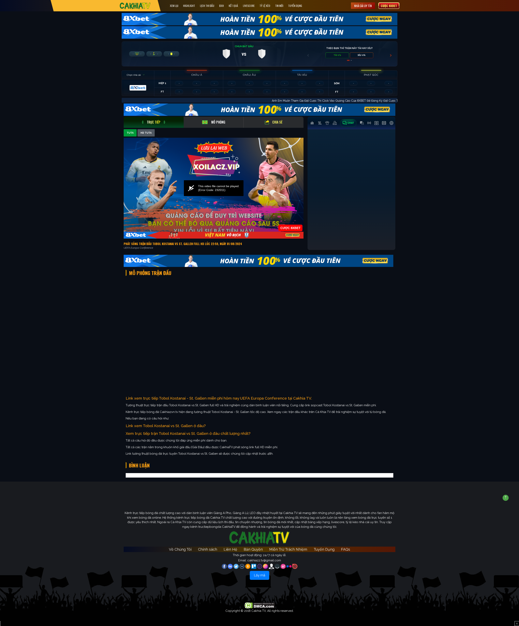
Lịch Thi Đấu (207, 5)
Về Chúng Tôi (180, 549)
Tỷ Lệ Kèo (265, 5)
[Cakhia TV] (135, 5)
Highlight (189, 5)
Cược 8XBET (389, 5)
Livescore (249, 5)
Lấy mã (259, 575)
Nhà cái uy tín (363, 5)
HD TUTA (146, 132)
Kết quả (233, 5)
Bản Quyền (253, 549)
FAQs (345, 549)
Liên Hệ (230, 549)
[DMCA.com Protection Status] (259, 605)
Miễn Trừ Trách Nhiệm (288, 549)
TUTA (130, 132)
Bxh (221, 5)
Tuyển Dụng (295, 5)
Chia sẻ (277, 122)
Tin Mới (279, 5)
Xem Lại (174, 5)
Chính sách (207, 549)
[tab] (154, 122)
